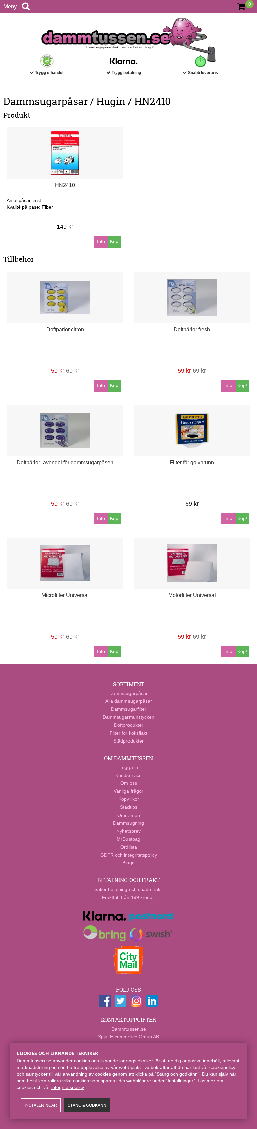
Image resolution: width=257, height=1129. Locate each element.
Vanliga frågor (128, 791)
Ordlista (128, 847)
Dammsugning (128, 823)
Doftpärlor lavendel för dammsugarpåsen (65, 462)
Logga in (128, 767)
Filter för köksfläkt (128, 733)
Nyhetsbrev (128, 831)
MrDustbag (128, 839)
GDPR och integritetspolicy (128, 855)
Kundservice (128, 775)
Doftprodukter (128, 725)
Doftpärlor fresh (192, 329)
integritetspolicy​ (67, 1087)
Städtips (128, 807)
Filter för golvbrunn (192, 462)
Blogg (128, 862)
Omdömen (128, 815)
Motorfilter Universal (192, 595)
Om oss (128, 783)
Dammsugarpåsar (128, 693)
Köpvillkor (128, 799)
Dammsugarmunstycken (128, 717)
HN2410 (65, 185)
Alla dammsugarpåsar (128, 701)
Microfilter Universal (65, 595)
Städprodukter (128, 741)
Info (101, 241)
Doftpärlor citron (65, 329)
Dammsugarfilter (128, 709)
